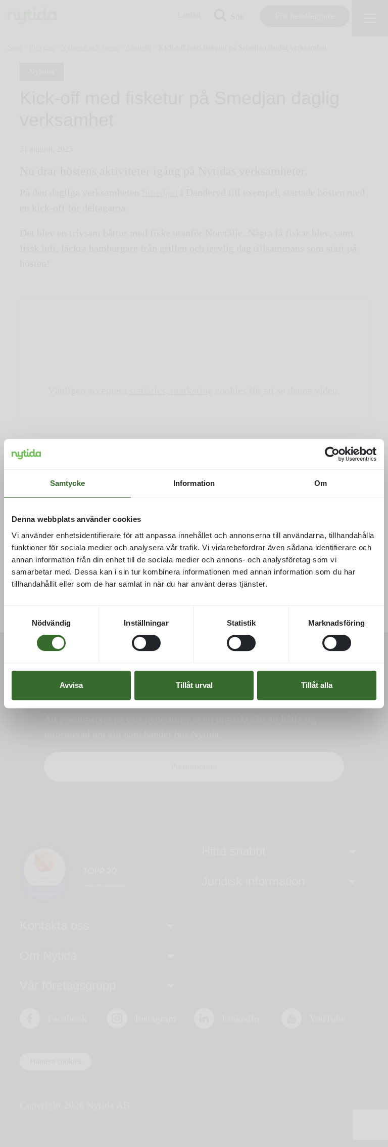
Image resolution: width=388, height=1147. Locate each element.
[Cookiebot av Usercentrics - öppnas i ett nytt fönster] (332, 454)
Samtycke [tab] (67, 483)
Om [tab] (320, 483)
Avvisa (71, 685)
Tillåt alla (316, 685)
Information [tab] (194, 483)
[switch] (146, 643)
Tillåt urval (194, 685)
